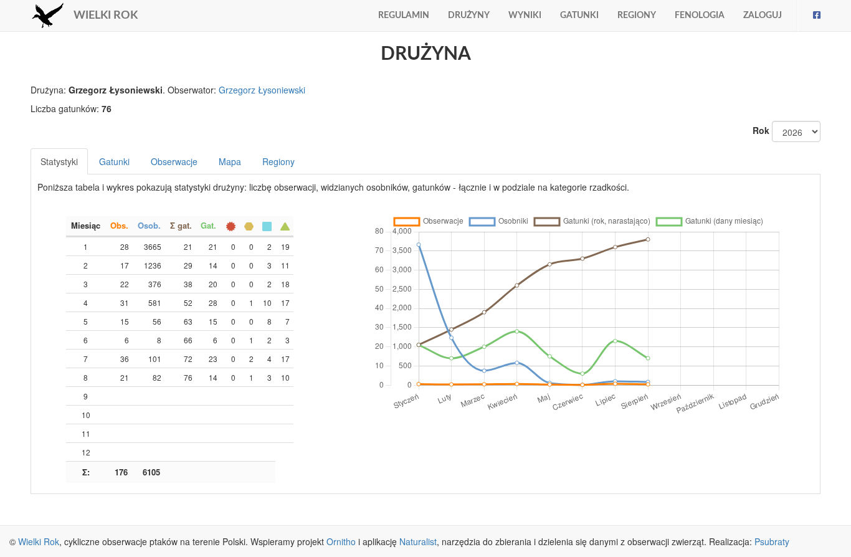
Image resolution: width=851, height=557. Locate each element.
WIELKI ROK (106, 15)
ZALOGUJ (762, 15)
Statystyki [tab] (59, 161)
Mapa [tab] (230, 161)
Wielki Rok (38, 541)
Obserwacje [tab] (174, 161)
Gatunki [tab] (114, 161)
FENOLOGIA (700, 15)
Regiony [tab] (278, 161)
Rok (761, 130)
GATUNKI (579, 15)
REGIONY (636, 15)
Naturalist (418, 541)
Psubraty (771, 541)
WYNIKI (524, 15)
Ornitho (341, 541)
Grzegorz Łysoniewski (262, 89)
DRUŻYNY (469, 15)
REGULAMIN (403, 15)
